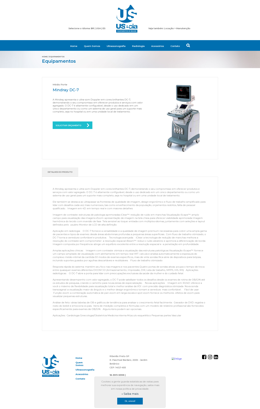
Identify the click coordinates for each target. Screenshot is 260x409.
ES (104, 28)
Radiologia (138, 46)
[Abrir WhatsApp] (252, 401)
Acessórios (157, 46)
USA (98, 28)
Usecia (127, 19)
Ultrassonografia (116, 46)
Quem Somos (92, 46)
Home (73, 46)
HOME (45, 57)
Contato (175, 46)
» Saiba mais (130, 393)
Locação (169, 28)
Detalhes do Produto (60, 172)
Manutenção (183, 28)
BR (92, 28)
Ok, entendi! (130, 401)
